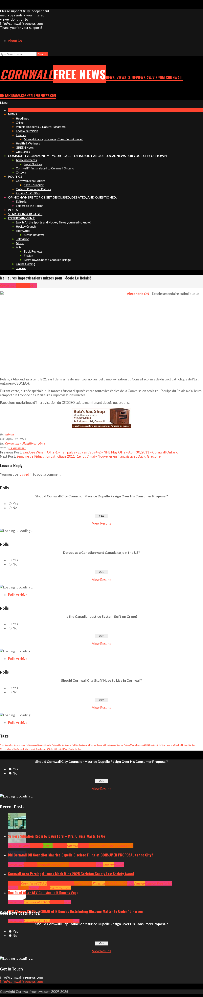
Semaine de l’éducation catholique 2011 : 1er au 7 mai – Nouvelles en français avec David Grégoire (88, 456)
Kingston (98, 883)
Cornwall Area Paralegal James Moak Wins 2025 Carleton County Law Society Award (71, 873)
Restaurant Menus (87, 745)
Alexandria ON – (139, 294)
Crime (54, 921)
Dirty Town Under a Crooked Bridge (173, 745)
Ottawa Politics (123, 745)
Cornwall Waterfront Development (32, 749)
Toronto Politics (51, 745)
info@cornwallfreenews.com (21, 981)
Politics (119, 864)
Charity (61, 745)
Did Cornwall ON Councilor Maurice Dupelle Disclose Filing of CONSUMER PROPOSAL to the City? (80, 854)
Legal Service (39, 745)
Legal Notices (26, 745)
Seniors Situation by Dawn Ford (111, 845)
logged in (25, 474)
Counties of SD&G (34, 883)
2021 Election (150, 745)
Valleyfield (59, 749)
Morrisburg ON (116, 883)
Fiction (51, 749)
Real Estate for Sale (72, 749)
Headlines (23, 285)
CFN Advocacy (110, 745)
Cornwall (36, 845)
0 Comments (17, 448)
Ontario (72, 845)
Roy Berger (15, 745)
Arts (11, 845)
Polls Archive (17, 595)
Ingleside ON (83, 883)
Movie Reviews (137, 745)
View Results (101, 523)
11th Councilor (9, 749)
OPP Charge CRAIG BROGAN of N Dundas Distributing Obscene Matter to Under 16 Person (75, 911)
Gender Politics (72, 745)
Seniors (83, 845)
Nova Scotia (5, 745)
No (15, 508)
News (33, 285)
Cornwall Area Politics (53, 864)
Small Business (60, 888)
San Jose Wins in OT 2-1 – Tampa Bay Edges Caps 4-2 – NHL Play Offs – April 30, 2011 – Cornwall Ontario (100, 452)
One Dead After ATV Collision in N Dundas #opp (43, 892)
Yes (15, 504)
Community (8, 285)
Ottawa (23, 888)
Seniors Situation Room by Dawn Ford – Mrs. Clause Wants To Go (56, 836)
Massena (100, 745)
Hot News (89, 864)
